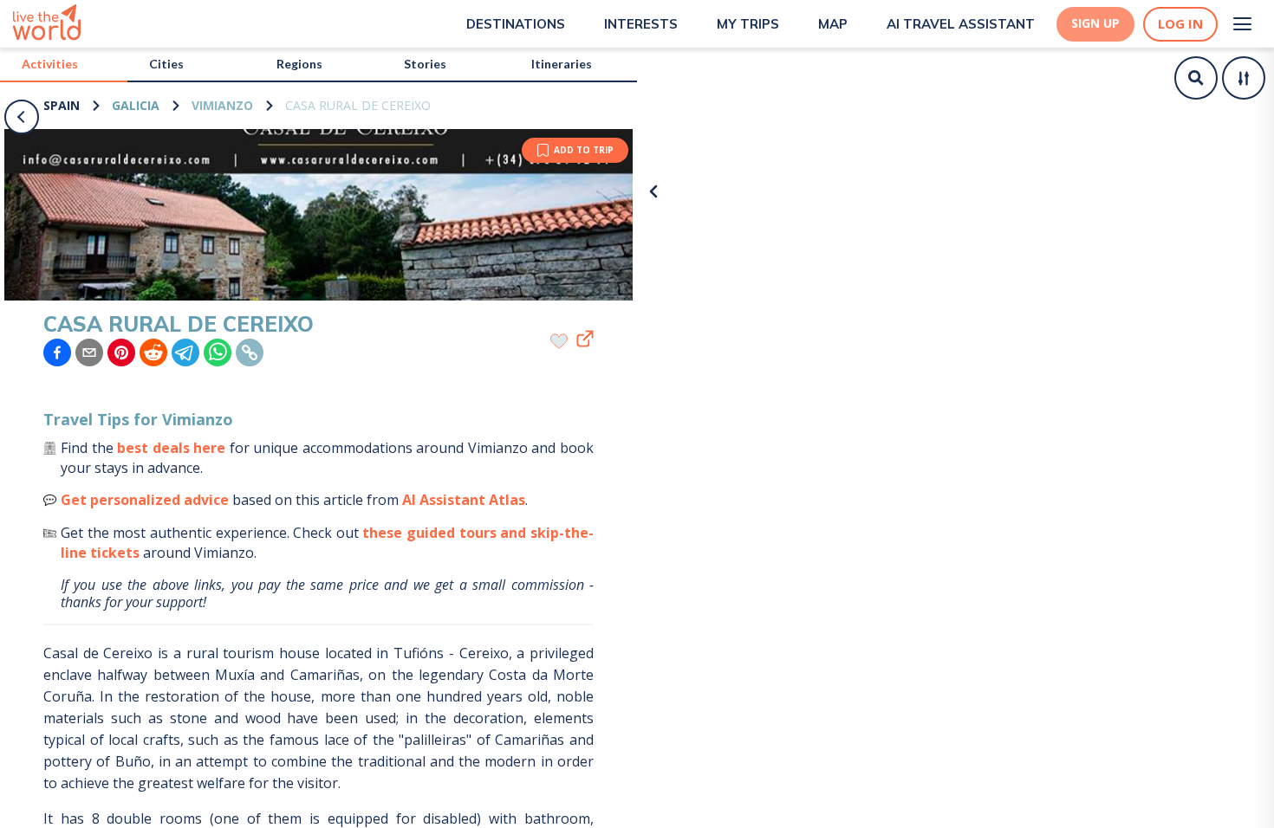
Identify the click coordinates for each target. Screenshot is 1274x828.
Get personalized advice (145, 499)
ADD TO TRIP (584, 150)
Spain (61, 105)
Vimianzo (222, 105)
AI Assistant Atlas (463, 499)
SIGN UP (1095, 23)
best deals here (171, 447)
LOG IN (1180, 23)
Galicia (135, 105)
